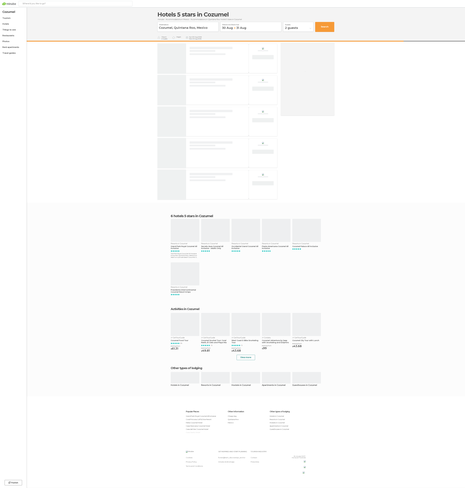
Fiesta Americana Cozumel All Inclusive (275, 247)
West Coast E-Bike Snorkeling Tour (245, 341)
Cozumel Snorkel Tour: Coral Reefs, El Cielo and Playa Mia (214, 341)
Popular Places (192, 411)
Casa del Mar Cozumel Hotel (197, 429)
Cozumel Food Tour (179, 340)
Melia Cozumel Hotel (194, 423)
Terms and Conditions (194, 466)
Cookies (189, 458)
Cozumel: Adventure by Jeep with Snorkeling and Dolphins (275, 341)
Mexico (231, 423)
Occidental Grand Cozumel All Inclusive (245, 247)
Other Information (236, 411)
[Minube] (9, 3)
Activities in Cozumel (185, 309)
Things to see (9, 30)
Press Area (255, 462)
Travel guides (9, 53)
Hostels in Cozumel (241, 385)
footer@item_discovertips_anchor (231, 458)
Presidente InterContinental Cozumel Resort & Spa (183, 291)
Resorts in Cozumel (211, 385)
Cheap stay (232, 416)
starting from (175, 346)
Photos (5, 41)
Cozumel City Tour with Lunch (305, 340)
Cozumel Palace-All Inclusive (305, 246)
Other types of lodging (280, 411)
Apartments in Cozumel (274, 385)
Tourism (6, 18)
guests (293, 28)
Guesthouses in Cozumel (304, 385)
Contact (254, 458)
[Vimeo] (300, 452)
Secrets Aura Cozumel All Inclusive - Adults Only (212, 247)
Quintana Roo (233, 419)
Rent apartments (10, 47)
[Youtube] (304, 452)
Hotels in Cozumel (180, 385)
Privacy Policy (191, 462)
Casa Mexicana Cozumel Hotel (198, 426)
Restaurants (8, 35)
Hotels (5, 24)
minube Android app (226, 462)
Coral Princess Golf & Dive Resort (198, 419)
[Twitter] (296, 452)
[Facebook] (292, 452)
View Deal (263, 57)
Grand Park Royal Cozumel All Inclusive (184, 247)
